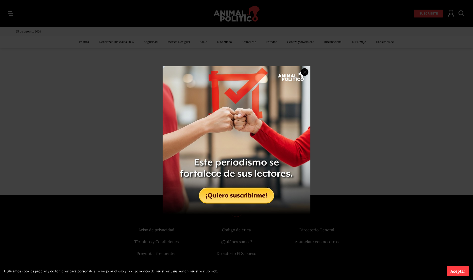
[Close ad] (304, 72)
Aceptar (458, 271)
